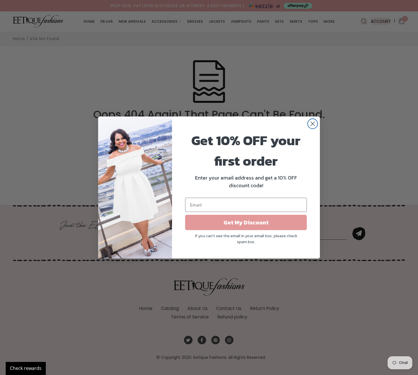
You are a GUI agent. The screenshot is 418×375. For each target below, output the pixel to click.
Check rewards (26, 368)
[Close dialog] (313, 124)
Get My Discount (246, 222)
